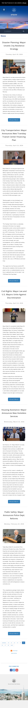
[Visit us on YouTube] (17, 670)
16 (2, 645)
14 (20, 642)
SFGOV (14, 15)
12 (14, 642)
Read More (14, 120)
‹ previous (4, 642)
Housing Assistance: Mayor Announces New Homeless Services (14, 413)
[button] (4, 9)
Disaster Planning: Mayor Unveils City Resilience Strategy (14, 45)
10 (8, 642)
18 (8, 645)
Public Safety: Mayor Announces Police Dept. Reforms (14, 515)
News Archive (14, 653)
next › (12, 645)
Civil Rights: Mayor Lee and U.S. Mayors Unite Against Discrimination (14, 294)
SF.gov (24, 3)
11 (11, 642)
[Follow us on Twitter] (14, 670)
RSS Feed (15, 650)
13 (17, 642)
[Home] (14, 11)
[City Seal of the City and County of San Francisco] (14, 682)
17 (5, 645)
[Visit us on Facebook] (11, 670)
